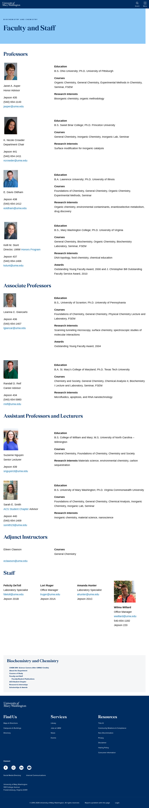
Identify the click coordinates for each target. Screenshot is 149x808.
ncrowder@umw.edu (15, 160)
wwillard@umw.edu (125, 616)
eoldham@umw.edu (15, 208)
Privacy (101, 738)
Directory (7, 733)
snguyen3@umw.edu (15, 471)
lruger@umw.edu (50, 594)
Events (53, 738)
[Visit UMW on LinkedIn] (21, 769)
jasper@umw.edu (13, 106)
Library (53, 723)
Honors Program (30, 249)
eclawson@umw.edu (15, 561)
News (53, 733)
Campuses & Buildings (12, 728)
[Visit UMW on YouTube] (29, 769)
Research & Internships (18, 684)
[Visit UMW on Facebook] (5, 769)
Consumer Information (107, 752)
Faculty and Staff (16, 676)
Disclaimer (102, 742)
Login (117, 802)
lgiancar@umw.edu (14, 328)
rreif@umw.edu (12, 404)
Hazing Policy (103, 747)
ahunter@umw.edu (88, 594)
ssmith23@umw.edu (15, 525)
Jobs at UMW (56, 728)
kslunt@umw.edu (13, 265)
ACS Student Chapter (16, 509)
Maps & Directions (10, 723)
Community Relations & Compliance (112, 728)
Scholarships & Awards (18, 687)
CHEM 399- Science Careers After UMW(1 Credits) (29, 667)
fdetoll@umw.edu (13, 594)
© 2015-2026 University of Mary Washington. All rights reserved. (55, 802)
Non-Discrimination (105, 733)
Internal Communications (36, 775)
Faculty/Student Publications (23, 679)
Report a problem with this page (97, 802)
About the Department (18, 670)
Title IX (101, 723)
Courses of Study (16, 673)
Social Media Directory (12, 775)
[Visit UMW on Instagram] (13, 769)
